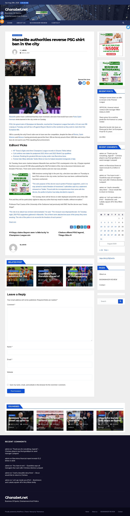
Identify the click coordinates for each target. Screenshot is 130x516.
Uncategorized (17, 35)
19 (108, 231)
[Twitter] (84, 83)
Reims (76, 134)
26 (108, 235)
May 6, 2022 (15, 424)
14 (115, 227)
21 (115, 231)
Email (9, 359)
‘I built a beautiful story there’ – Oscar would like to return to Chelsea (110, 190)
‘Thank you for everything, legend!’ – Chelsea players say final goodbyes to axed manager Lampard (22, 451)
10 (101, 227)
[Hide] (1, 25)
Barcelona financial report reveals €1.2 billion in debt (110, 168)
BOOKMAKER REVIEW (38, 23)
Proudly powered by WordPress (14, 511)
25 (105, 235)
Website (10, 372)
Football (12, 415)
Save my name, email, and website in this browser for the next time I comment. (38, 385)
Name (9, 347)
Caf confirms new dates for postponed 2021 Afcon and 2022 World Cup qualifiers (42, 153)
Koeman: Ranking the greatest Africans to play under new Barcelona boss (39, 156)
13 (112, 227)
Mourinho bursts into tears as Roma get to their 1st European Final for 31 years (110, 129)
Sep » (106, 250)
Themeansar (40, 511)
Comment (11, 305)
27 (112, 235)
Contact (56, 23)
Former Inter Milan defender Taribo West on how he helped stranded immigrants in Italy (44, 159)
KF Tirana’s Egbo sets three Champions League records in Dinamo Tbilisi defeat (42, 151)
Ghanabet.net (16, 9)
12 (108, 227)
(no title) (102, 137)
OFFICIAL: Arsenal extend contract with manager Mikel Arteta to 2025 (109, 110)
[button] (123, 23)
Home (9, 23)
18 (105, 231)
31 (101, 239)
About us (21, 23)
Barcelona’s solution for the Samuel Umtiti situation (18, 277)
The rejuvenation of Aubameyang (78, 275)
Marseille (12, 117)
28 (115, 235)
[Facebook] (80, 83)
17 (101, 231)
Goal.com (12, 222)
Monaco (21, 137)
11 (105, 227)
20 (112, 231)
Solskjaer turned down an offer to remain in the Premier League (110, 100)
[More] (88, 83)
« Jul (101, 250)
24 (101, 235)
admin (24, 50)
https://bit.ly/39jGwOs (107, 258)
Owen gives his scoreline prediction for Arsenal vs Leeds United (110, 119)
